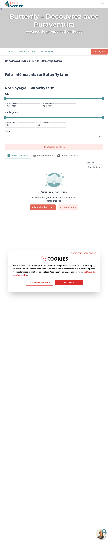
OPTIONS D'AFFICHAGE (39, 283)
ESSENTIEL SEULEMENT (83, 253)
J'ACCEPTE (69, 283)
